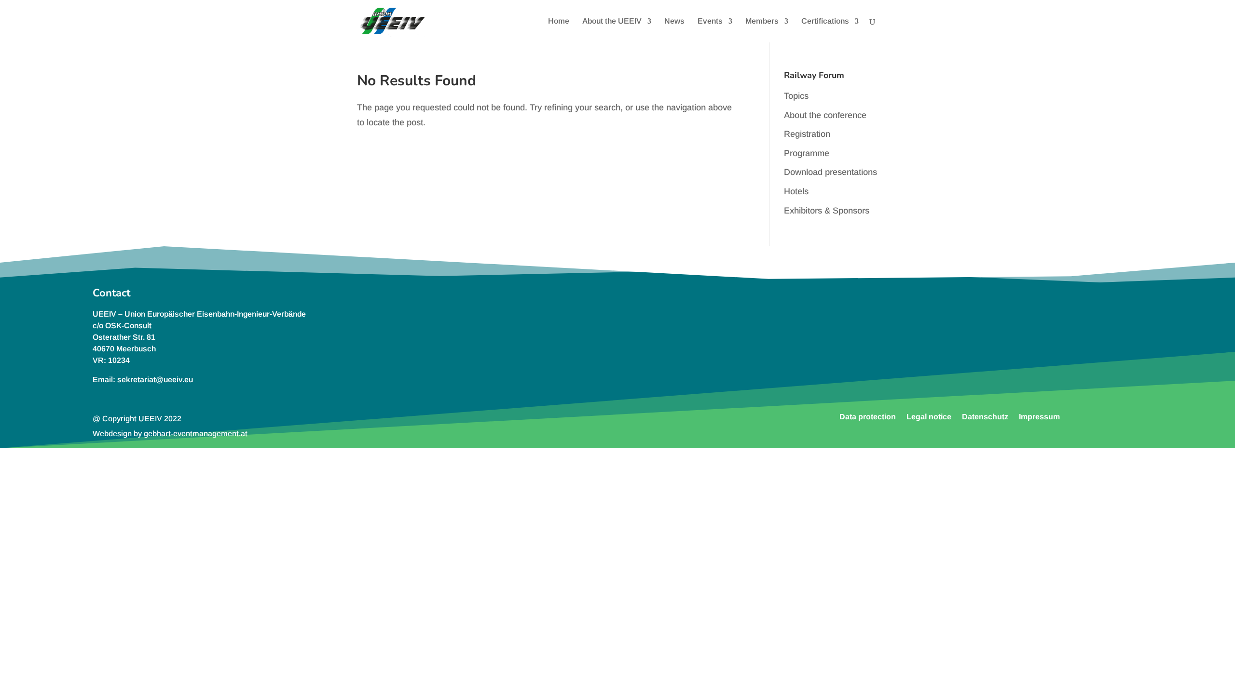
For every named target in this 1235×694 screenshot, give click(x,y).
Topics (796, 96)
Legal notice (928, 416)
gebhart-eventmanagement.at (195, 433)
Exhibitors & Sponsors (826, 210)
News (674, 21)
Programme (806, 153)
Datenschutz (985, 416)
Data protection (867, 416)
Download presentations (830, 172)
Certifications (825, 21)
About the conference (825, 115)
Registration (807, 134)
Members (762, 21)
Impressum (1039, 416)
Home (558, 21)
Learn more (950, 343)
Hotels (796, 191)
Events (710, 21)
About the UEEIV (612, 21)
